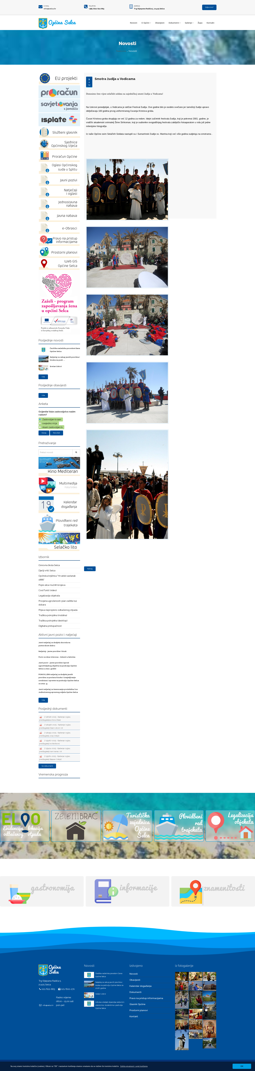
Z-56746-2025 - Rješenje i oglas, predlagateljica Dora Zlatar (55, 718)
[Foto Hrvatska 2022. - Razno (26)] (195, 1024)
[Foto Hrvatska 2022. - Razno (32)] (195, 999)
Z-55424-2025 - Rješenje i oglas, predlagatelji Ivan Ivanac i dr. (54, 749)
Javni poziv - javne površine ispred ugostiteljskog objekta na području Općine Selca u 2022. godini (58, 666)
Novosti (133, 23)
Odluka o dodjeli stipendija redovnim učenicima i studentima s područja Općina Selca (109, 1005)
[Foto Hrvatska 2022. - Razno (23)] (195, 1034)
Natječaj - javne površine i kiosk (53, 651)
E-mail (46, 6)
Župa (200, 23)
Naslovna (121, 51)
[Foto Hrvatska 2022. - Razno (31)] (209, 996)
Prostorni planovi (138, 1010)
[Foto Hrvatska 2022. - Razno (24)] (182, 1039)
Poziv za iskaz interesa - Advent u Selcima (57, 657)
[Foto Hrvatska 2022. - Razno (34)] (209, 985)
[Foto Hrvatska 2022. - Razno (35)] (195, 985)
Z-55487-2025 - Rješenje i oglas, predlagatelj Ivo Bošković (55, 742)
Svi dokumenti (47, 766)
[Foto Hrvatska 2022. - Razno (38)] (195, 976)
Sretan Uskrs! (56, 366)
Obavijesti (159, 23)
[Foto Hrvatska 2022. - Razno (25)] (209, 1028)
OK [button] (242, 1066)
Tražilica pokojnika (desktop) (53, 620)
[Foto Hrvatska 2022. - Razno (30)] (209, 1010)
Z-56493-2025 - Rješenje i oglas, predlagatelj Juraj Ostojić (55, 734)
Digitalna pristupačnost (50, 626)
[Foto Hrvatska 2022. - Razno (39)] (182, 976)
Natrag (90, 569)
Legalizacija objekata (49, 595)
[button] (134, 1066)
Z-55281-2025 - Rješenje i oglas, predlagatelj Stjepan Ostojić (54, 757)
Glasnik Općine (137, 1004)
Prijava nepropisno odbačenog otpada (58, 610)
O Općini (145, 23)
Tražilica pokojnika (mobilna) (53, 615)
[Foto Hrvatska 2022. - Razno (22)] (209, 1043)
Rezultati (56, 433)
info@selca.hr (50, 9)
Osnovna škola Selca (49, 565)
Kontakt (210, 23)
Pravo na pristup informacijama (146, 998)
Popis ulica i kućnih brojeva (52, 585)
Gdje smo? (209, 7)
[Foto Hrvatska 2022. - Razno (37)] (209, 976)
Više (43, 377)
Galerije (188, 23)
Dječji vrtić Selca (47, 570)
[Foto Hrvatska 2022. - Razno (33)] (182, 999)
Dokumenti (174, 23)
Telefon (92, 6)
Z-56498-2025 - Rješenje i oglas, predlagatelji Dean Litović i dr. (55, 726)
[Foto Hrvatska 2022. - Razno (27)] (182, 1024)
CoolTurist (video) (48, 590)
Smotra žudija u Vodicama (115, 79)
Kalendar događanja (140, 986)
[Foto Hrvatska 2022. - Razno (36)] (182, 985)
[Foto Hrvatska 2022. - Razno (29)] (182, 1013)
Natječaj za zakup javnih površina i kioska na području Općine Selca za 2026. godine (109, 985)
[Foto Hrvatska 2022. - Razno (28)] (195, 1013)
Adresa (137, 6)
